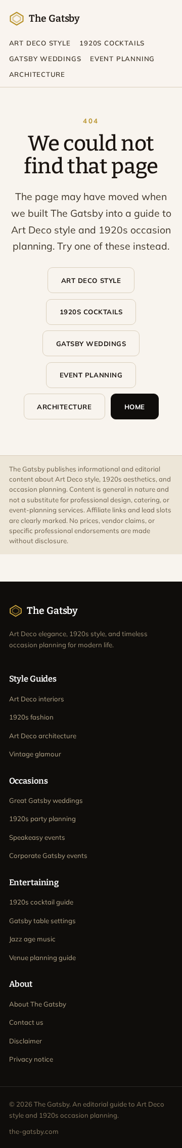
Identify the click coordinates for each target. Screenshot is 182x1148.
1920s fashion (31, 717)
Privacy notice (31, 1059)
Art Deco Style (40, 43)
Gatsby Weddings (45, 59)
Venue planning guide (42, 957)
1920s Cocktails (112, 43)
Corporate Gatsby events (48, 855)
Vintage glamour (35, 754)
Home (134, 407)
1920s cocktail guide (41, 902)
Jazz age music (32, 939)
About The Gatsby (37, 1004)
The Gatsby (54, 18)
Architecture (37, 74)
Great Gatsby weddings (46, 800)
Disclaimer (25, 1041)
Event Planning (122, 59)
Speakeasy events (37, 837)
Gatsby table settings (42, 921)
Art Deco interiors (36, 699)
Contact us (26, 1022)
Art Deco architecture (42, 736)
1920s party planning (42, 819)
